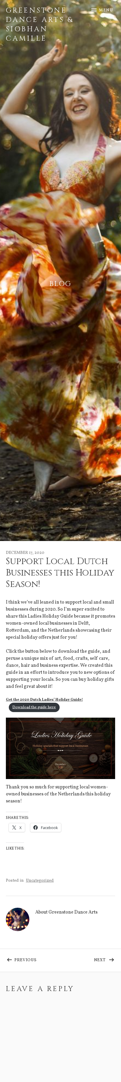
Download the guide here (34, 707)
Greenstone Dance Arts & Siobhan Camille (40, 24)
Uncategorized (40, 880)
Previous (37, 959)
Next (104, 959)
